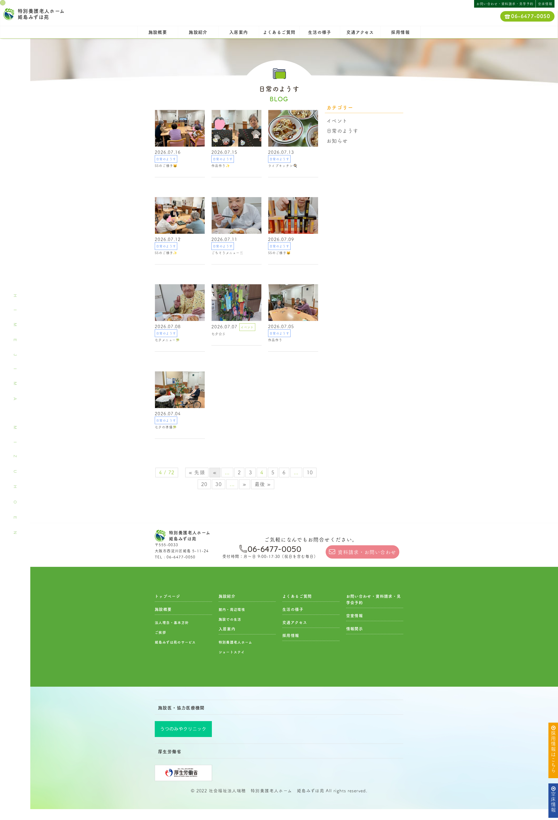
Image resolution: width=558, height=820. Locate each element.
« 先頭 (197, 472)
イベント (337, 120)
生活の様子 (319, 32)
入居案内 (238, 32)
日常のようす (342, 130)
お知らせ (337, 140)
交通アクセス (360, 32)
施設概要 (157, 32)
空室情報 (354, 616)
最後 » (263, 484)
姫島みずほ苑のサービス (175, 642)
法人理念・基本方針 (172, 622)
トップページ (167, 596)
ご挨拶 (160, 632)
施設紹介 (198, 32)
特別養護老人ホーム (235, 642)
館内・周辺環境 (232, 609)
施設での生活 (230, 619)
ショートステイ (232, 652)
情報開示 (354, 629)
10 (310, 472)
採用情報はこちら (553, 751)
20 (204, 484)
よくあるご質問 (279, 32)
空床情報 (553, 802)
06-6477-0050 (530, 16)
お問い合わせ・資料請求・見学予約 (504, 3)
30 (218, 484)
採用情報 (400, 32)
